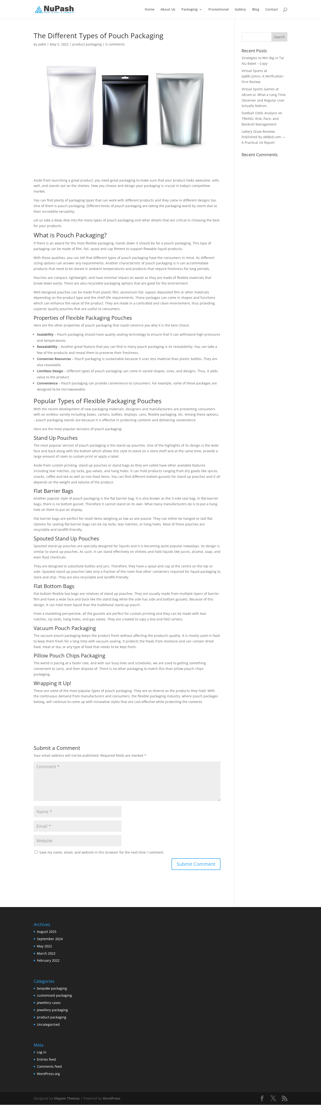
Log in (41, 1052)
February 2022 (48, 960)
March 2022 (46, 953)
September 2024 (50, 939)
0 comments (115, 44)
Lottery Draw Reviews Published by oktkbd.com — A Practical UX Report (263, 137)
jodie (42, 44)
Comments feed (49, 1066)
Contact (271, 9)
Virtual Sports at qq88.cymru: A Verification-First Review (263, 76)
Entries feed (46, 1059)
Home (149, 9)
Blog (255, 9)
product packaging (87, 44)
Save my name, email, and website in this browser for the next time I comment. (101, 852)
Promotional (218, 9)
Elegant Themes (67, 1098)
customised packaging (54, 995)
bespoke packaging (52, 988)
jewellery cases (49, 1002)
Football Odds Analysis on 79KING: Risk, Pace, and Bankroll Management (262, 118)
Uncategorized (48, 1024)
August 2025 (46, 931)
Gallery (240, 9)
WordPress (111, 1098)
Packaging (189, 9)
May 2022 (44, 946)
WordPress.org (48, 1073)
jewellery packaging (52, 1010)
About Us (167, 9)
